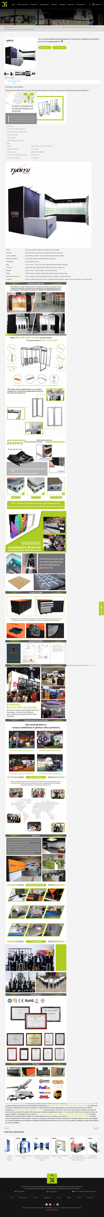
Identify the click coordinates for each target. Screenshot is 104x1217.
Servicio (54, 4)
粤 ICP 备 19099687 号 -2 (52, 1209)
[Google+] (50, 1204)
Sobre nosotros (23, 4)
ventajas (62, 4)
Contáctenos (80, 4)
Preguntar (46, 47)
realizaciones (44, 4)
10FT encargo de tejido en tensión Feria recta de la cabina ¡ (52, 1158)
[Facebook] (57, 1204)
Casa (13, 4)
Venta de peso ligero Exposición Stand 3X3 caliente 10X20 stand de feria (34, 1158)
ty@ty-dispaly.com (92, 1191)
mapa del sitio (77, 1207)
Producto (34, 4)
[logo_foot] (52, 1180)
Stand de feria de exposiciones (89, 1155)
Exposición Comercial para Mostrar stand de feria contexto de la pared (70, 1158)
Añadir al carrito (59, 47)
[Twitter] (54, 1204)
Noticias (70, 4)
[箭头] (52, 1175)
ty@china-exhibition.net (80, 1191)
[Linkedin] (46, 1204)
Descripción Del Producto (14, 81)
